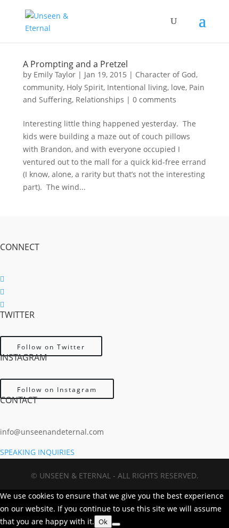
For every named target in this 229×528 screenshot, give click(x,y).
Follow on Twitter (51, 346)
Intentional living (137, 87)
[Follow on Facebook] (2, 279)
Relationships (100, 99)
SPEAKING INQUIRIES (37, 452)
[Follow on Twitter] (2, 291)
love (178, 87)
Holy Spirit (85, 87)
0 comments (154, 99)
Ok (103, 521)
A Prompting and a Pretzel (75, 64)
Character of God (165, 74)
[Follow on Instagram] (2, 304)
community (43, 87)
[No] (116, 524)
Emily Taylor (55, 74)
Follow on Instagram (57, 389)
